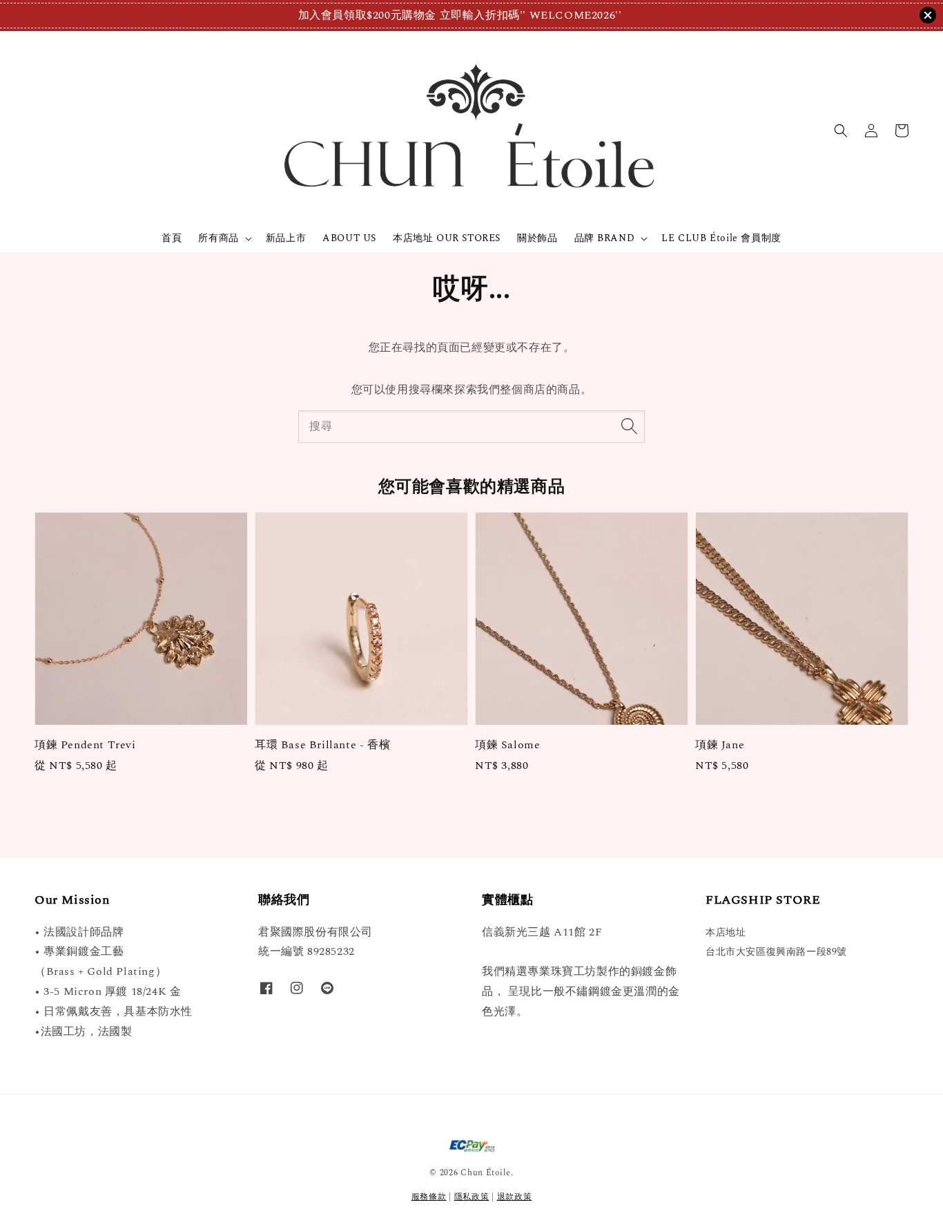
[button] (841, 130)
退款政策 (514, 1197)
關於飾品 (537, 238)
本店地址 (726, 933)
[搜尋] (629, 426)
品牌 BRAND (604, 238)
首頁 (172, 238)
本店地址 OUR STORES (446, 238)
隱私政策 (471, 1197)
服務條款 (429, 1197)
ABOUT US (349, 238)
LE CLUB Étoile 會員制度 (721, 238)
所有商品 (218, 238)
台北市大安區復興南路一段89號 (776, 951)
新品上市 (286, 238)
